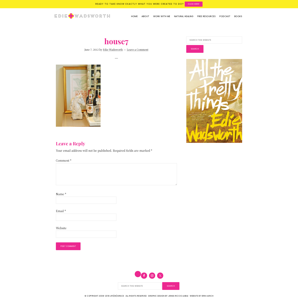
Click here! (193, 4)
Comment (63, 160)
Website (61, 228)
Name (61, 194)
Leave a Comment (137, 49)
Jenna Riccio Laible (178, 296)
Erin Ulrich (208, 296)
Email (61, 211)
